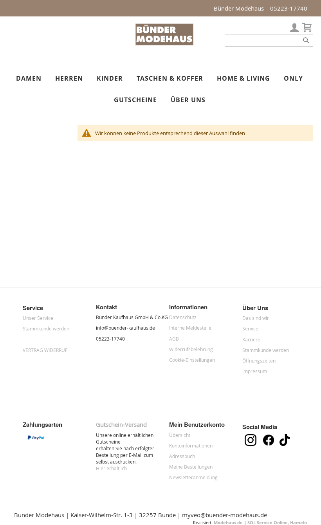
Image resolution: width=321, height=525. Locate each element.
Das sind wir (255, 318)
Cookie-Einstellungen (192, 360)
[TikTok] (287, 444)
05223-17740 (288, 8)
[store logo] (164, 44)
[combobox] (269, 40)
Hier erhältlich (111, 468)
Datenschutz (183, 317)
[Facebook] (271, 444)
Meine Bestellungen (191, 467)
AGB (174, 339)
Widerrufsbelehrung (191, 349)
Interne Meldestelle (190, 328)
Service (250, 328)
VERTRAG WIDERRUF (45, 350)
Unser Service (38, 318)
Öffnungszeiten (259, 360)
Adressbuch (182, 456)
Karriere (251, 339)
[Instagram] (252, 444)
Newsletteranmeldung (193, 477)
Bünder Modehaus (239, 8)
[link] (294, 26)
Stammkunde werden (46, 328)
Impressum (254, 371)
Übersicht (179, 435)
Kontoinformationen (191, 445)
